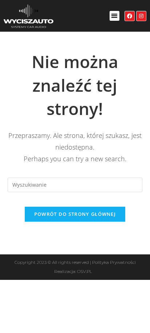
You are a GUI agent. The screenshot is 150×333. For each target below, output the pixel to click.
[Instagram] (141, 16)
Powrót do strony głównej (75, 214)
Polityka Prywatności (114, 262)
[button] (114, 16)
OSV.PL (84, 271)
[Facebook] (130, 16)
